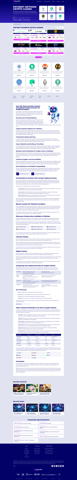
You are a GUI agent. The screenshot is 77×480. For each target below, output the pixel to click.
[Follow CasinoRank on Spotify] (61, 466)
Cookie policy (53, 478)
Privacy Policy (26, 456)
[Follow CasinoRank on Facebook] (52, 466)
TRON (40, 97)
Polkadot (48, 96)
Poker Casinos (37, 453)
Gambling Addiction (19, 478)
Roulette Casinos (37, 451)
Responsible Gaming (29, 478)
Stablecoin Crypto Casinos (49, 451)
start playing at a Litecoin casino (22, 247)
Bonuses (58, 1)
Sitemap (59, 478)
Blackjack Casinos (37, 450)
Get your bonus (21, 39)
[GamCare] (29, 474)
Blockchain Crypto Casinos (49, 448)
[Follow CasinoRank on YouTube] (59, 466)
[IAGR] (18, 474)
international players (33, 298)
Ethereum (32, 96)
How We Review (26, 451)
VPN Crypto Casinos (49, 453)
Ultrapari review (21, 41)
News (63, 1)
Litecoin (40, 96)
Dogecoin (23, 96)
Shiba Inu (14, 97)
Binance (14, 96)
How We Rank (26, 453)
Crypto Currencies (47, 1)
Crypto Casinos (39, 1)
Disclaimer (36, 478)
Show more (38, 57)
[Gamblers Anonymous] (23, 474)
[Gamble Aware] (49, 474)
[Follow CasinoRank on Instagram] (54, 466)
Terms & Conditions (45, 478)
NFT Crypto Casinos (49, 450)
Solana (23, 97)
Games (53, 1)
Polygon (57, 96)
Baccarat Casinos (37, 448)
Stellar (31, 97)
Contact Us (26, 450)
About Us (26, 448)
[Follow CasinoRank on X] (56, 466)
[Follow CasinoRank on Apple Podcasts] (63, 466)
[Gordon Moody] (37, 474)
